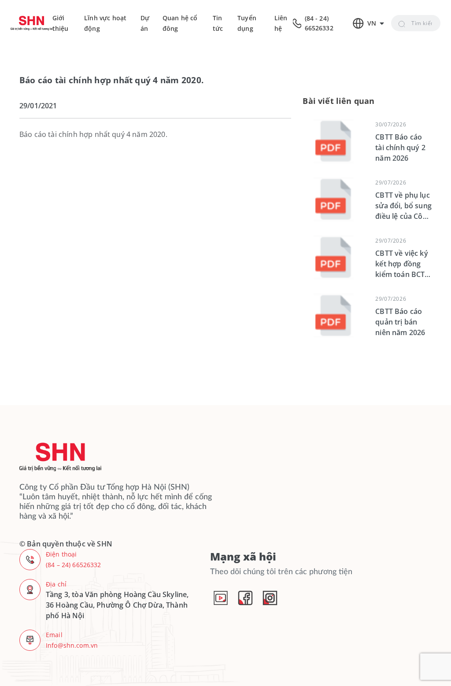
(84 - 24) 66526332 (319, 23)
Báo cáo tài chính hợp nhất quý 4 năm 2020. (93, 134)
